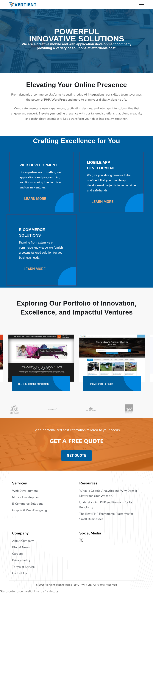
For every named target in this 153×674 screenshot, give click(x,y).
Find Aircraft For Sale (101, 383)
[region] (48, 647)
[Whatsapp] (102, 540)
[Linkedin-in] (95, 540)
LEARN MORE (34, 199)
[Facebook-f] (88, 540)
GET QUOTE (76, 455)
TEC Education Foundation (33, 383)
